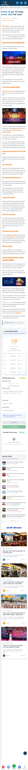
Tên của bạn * (5, 400)
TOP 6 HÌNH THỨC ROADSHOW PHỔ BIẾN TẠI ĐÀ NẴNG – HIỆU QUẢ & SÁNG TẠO (14, 614)
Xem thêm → (14, 520)
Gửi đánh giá (14, 426)
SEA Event (7, 18)
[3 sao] (14, 383)
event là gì (5, 36)
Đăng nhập (22, 378)
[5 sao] (18, 383)
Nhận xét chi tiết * (6, 388)
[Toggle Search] (17, 2)
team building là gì (18, 322)
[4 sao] (16, 383)
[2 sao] (12, 383)
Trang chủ (5, 7)
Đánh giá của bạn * (6, 381)
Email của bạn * (5, 407)
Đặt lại (15, 422)
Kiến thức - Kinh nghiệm (15, 7)
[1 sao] (9, 383)
